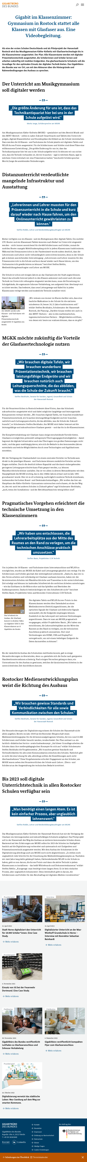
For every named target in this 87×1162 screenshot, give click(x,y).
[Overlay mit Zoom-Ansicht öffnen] (22, 307)
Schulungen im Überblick (17, 1157)
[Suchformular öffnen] (77, 4)
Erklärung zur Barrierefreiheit (44, 1135)
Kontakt (6, 1142)
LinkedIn (21, 1142)
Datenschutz (38, 1139)
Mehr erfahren (12, 941)
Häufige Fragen (39, 1146)
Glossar (36, 1142)
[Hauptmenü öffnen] (82, 4)
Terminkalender (40, 1157)
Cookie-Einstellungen (41, 1150)
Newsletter (38, 1128)
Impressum (38, 1132)
